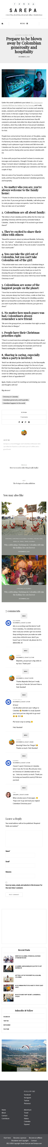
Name (8, 851)
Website (8, 872)
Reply (24, 616)
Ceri (14, 792)
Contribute (5, 1118)
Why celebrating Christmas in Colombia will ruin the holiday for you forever (24, 546)
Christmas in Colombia (10, 397)
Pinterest (27, 1103)
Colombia (25, 35)
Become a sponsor (19, 1138)
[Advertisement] (24, 926)
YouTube (6, 1029)
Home (4, 1110)
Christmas (18, 35)
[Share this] (19, 422)
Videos (26, 1118)
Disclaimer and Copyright (20, 1141)
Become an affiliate (35, 1138)
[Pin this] (29, 422)
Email (8, 861)
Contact (4, 1116)
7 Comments (24, 417)
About (4, 1113)
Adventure (27, 1110)
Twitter (5, 1021)
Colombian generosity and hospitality (16, 400)
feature (36, 538)
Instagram (6, 1025)
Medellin (16, 541)
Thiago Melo (17, 699)
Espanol (26, 1124)
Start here (7, 1138)
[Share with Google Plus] (26, 422)
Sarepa (18, 655)
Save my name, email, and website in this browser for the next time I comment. (24, 886)
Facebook (6, 1016)
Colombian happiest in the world (14, 403)
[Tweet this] (22, 422)
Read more (24, 1069)
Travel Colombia (30, 541)
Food (40, 538)
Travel (31, 35)
